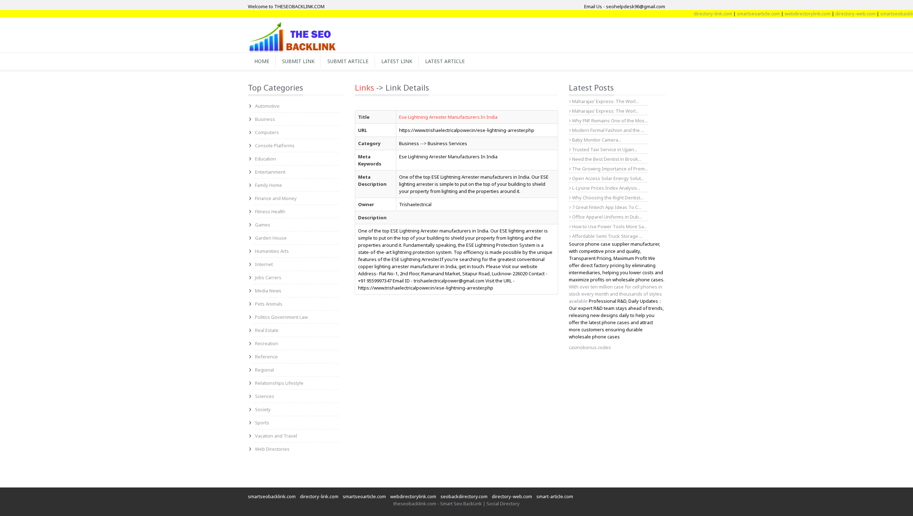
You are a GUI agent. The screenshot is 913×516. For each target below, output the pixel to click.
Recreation (266, 343)
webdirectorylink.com (797, 13)
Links (364, 87)
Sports (262, 422)
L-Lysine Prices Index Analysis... (605, 188)
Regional (264, 370)
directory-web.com (845, 13)
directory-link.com (702, 13)
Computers (267, 132)
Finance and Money (276, 198)
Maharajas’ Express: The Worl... (605, 101)
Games (262, 224)
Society (263, 409)
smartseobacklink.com (272, 496)
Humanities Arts (272, 251)
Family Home (268, 185)
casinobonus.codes (590, 347)
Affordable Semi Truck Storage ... (606, 236)
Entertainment (270, 172)
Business (265, 119)
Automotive (267, 106)
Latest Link (396, 61)
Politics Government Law (281, 317)
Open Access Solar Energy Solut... (607, 178)
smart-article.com (554, 496)
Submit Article (347, 61)
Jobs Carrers (268, 277)
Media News (268, 290)
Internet (264, 264)
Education (265, 158)
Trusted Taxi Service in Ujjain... (604, 149)
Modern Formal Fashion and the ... (607, 130)
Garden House (271, 238)
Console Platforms (275, 145)
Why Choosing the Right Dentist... (607, 197)
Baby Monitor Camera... (596, 140)
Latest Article (445, 61)
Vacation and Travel (276, 436)
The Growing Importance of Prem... (609, 168)
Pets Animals (268, 304)
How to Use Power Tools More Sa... (609, 226)
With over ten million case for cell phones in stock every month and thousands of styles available (615, 293)
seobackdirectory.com (464, 496)
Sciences (264, 396)
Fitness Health (270, 211)
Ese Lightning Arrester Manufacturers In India (448, 117)
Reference (266, 356)
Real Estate (267, 330)
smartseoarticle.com (747, 13)
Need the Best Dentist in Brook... (606, 159)
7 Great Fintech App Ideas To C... (606, 207)
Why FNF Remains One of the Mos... (609, 120)
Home (261, 61)
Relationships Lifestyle (279, 383)
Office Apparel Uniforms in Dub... (606, 217)
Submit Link (298, 61)
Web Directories (272, 449)
